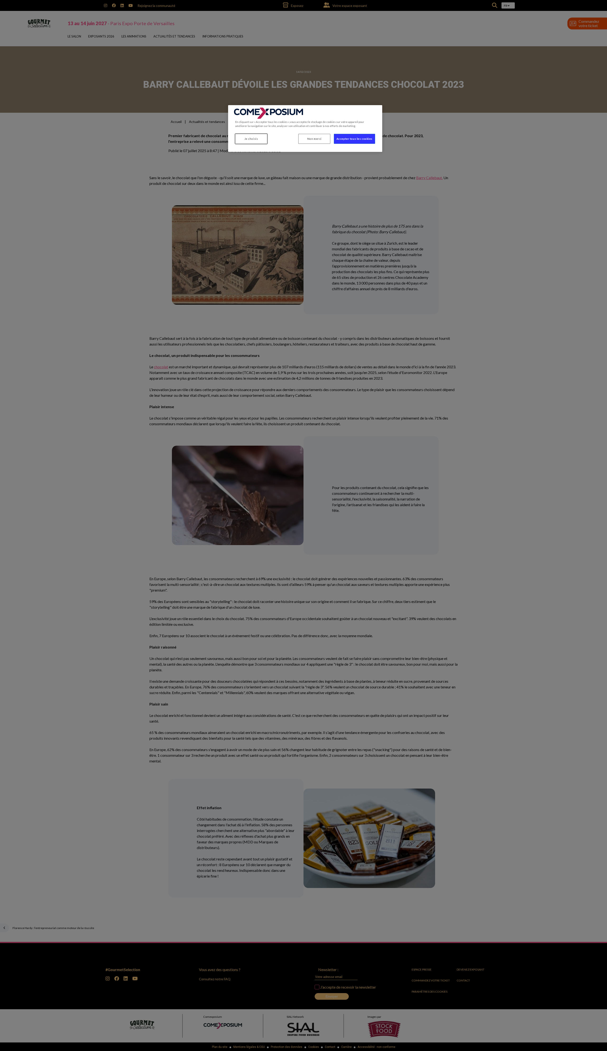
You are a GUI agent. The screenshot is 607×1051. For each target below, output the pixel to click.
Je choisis (251, 138)
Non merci (314, 138)
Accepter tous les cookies (354, 138)
